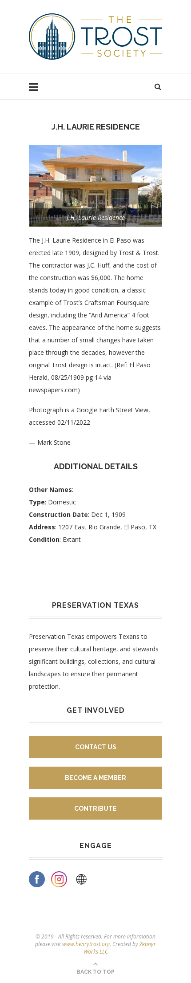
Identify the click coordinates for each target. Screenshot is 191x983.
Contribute (95, 808)
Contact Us (95, 747)
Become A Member (95, 777)
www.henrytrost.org (86, 944)
